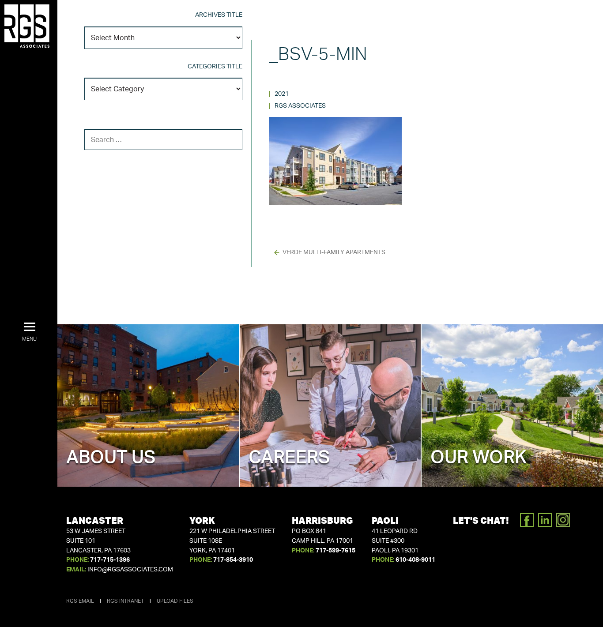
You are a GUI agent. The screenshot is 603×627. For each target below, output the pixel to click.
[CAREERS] (330, 405)
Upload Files (175, 601)
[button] (29, 332)
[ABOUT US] (148, 405)
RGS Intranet (125, 601)
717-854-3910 (233, 560)
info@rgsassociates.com (130, 570)
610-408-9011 (415, 560)
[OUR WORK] (512, 405)
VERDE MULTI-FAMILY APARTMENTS (334, 252)
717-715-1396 (110, 560)
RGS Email (80, 601)
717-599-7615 (335, 551)
